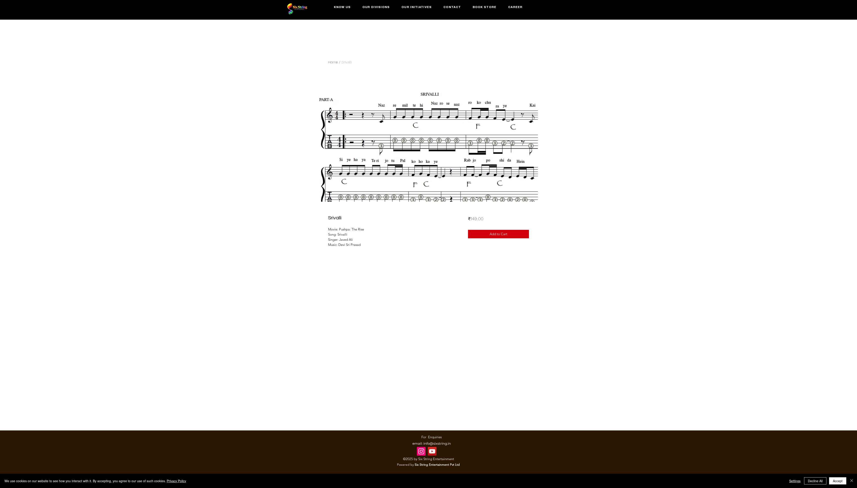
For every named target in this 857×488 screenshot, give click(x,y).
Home (333, 62)
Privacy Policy (176, 481)
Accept (837, 481)
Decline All (815, 481)
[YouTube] (432, 451)
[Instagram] (421, 451)
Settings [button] (795, 481)
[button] (376, 7)
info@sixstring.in (437, 443)
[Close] (851, 480)
